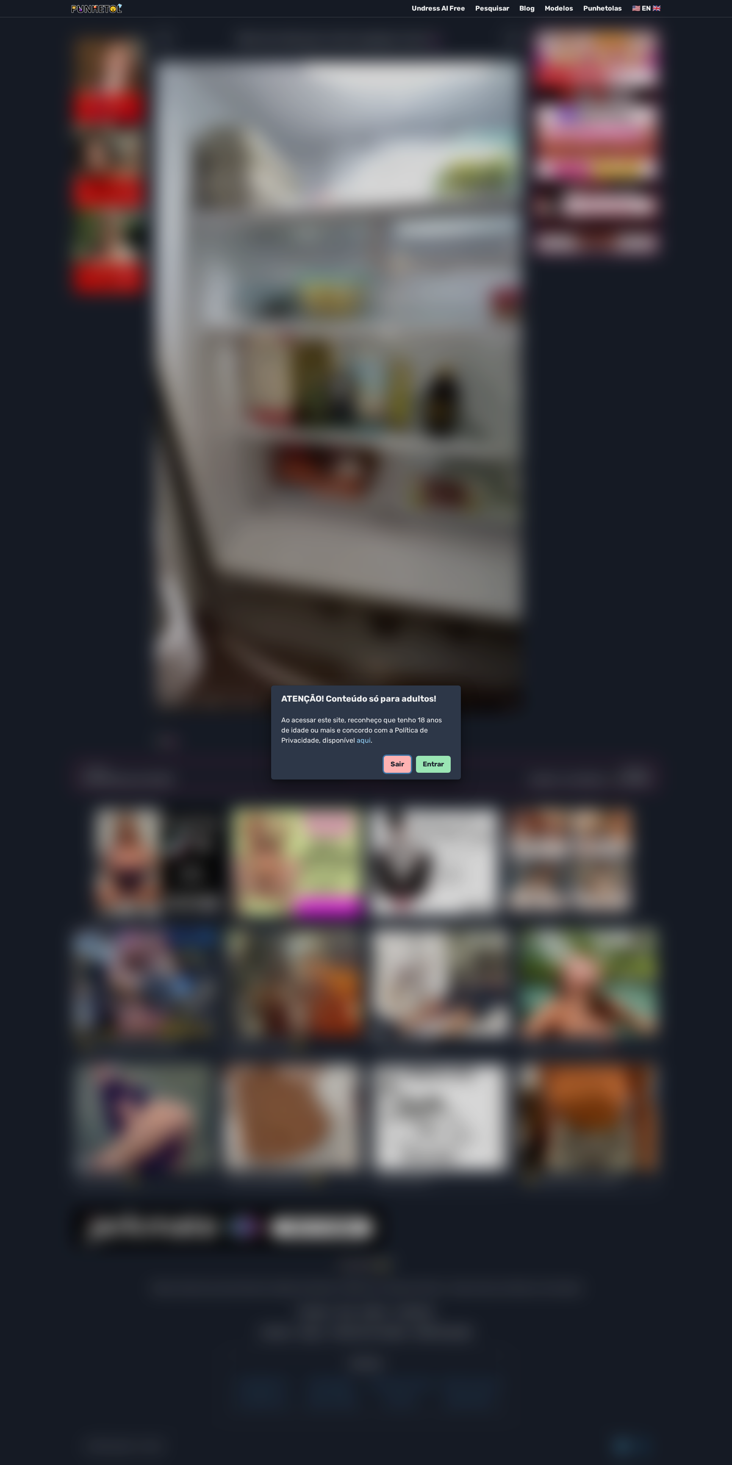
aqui (364, 740)
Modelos (559, 8)
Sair (397, 764)
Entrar (433, 764)
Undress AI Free (438, 8)
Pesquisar (492, 8)
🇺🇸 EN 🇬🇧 (646, 8)
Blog (527, 8)
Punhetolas (602, 8)
